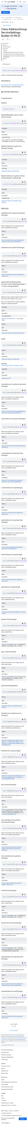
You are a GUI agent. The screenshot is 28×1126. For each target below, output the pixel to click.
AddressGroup (5, 241)
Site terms (16, 1110)
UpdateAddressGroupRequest (15, 984)
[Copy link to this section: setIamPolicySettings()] (17, 891)
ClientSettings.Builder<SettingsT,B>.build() (12, 365)
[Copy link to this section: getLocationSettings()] (17, 652)
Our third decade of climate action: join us (11, 1115)
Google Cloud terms (6, 1113)
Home (2, 17)
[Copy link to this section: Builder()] (8, 103)
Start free (5, 12)
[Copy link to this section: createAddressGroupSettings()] (23, 488)
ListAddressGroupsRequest (14, 775)
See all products (5, 1052)
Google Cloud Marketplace (7, 1057)
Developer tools (17, 17)
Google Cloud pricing (6, 1054)
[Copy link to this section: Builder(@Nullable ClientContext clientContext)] (12, 117)
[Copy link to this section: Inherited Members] (20, 92)
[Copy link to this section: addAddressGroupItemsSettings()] (2, 250)
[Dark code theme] (22, 68)
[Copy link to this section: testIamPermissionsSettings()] (22, 923)
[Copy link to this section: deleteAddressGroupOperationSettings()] (9, 522)
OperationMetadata (15, 241)
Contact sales (4, 1059)
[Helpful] (10, 22)
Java (20, 6)
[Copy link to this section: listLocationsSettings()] (17, 785)
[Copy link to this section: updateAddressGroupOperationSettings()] (9, 959)
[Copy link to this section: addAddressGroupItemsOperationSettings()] (9, 215)
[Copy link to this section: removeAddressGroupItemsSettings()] (9, 858)
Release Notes (4, 1070)
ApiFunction (5, 318)
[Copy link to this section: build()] (6, 339)
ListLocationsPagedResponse (13, 813)
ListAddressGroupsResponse (13, 776)
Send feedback (7, 25)
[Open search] (17, 2)
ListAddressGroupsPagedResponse (12, 777)
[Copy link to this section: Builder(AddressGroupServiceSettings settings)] (14, 148)
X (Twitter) (3, 1100)
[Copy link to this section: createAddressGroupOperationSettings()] (9, 455)
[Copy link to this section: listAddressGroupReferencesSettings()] (9, 715)
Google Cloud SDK (10, 6)
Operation (5, 276)
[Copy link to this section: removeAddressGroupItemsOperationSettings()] (16, 822)
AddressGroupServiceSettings (10, 171)
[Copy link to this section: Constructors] (14, 98)
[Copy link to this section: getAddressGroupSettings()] (21, 587)
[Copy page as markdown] (7, 39)
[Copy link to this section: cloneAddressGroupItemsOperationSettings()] (9, 386)
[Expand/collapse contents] (9, 43)
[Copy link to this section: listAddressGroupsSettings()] (21, 751)
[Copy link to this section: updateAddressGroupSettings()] (24, 991)
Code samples (4, 1084)
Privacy (10, 1110)
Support (3, 1068)
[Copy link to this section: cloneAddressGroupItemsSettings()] (2, 421)
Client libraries (11, 9)
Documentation (9, 17)
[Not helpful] (12, 22)
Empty (3, 548)
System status (4, 1073)
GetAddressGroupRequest (14, 612)
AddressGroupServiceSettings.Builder (13, 333)
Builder (4, 240)
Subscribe (23, 1119)
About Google (4, 1110)
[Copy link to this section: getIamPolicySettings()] (18, 619)
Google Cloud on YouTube (7, 1103)
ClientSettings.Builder (17, 85)
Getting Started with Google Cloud (9, 1082)
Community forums (5, 1066)
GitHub (2, 1079)
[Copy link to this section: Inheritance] (11, 81)
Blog (2, 1095)
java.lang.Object (5, 85)
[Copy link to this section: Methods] (10, 209)
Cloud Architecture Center (7, 1086)
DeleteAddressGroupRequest (15, 547)
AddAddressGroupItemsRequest (15, 240)
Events (2, 1098)
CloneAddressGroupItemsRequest (16, 411)
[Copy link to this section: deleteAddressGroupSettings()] (23, 555)
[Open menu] (2, 2)
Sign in (24, 1)
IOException (5, 378)
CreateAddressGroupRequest (15, 480)
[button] (14, 92)
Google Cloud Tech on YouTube (8, 1105)
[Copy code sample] (25, 68)
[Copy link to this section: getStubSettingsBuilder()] (19, 686)
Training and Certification (7, 1089)
